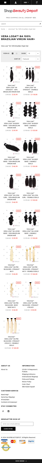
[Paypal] (31, 441)
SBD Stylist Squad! (28, 387)
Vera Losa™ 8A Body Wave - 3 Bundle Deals (30, 126)
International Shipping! (30, 376)
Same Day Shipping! (8, 397)
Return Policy (26, 382)
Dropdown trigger (16, 2)
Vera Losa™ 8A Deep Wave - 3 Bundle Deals (30, 161)
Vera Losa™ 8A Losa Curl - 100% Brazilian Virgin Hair (11, 197)
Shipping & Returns (28, 374)
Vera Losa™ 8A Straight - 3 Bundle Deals (30, 90)
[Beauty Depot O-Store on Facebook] (3, 411)
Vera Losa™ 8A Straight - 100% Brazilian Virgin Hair (11, 90)
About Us (4, 369)
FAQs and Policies (28, 379)
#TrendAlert (5, 399)
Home (3, 29)
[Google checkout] (6, 447)
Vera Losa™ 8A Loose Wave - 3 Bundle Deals (30, 233)
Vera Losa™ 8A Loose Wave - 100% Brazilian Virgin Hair (11, 233)
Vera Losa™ (12, 85)
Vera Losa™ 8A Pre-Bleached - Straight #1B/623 (30, 305)
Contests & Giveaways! (9, 402)
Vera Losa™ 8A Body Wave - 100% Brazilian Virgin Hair (11, 126)
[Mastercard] (13, 441)
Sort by (17, 59)
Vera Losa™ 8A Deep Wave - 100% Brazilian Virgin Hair (11, 161)
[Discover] (22, 441)
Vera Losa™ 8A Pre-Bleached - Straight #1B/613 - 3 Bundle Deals (11, 342)
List (16, 53)
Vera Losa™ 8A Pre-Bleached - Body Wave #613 (11, 305)
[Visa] (4, 441)
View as (6, 53)
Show (23, 53)
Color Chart (26, 384)
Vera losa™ (11, 265)
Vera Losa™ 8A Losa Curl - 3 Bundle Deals (30, 196)
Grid (12, 53)
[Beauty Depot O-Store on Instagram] (8, 411)
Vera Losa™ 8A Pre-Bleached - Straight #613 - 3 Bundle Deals (30, 269)
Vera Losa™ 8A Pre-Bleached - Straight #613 (11, 269)
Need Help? (5, 394)
